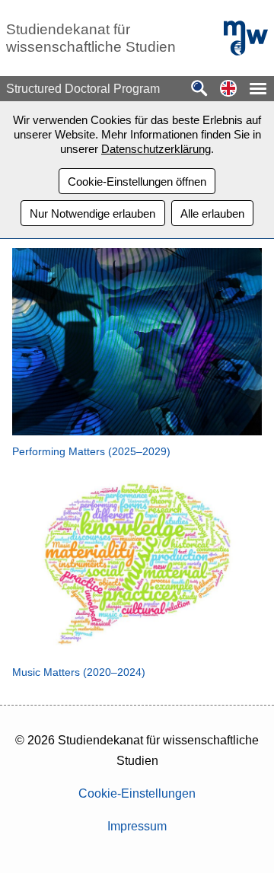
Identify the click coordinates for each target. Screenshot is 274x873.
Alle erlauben (212, 213)
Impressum (137, 826)
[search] (199, 89)
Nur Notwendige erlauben (92, 213)
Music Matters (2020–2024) (78, 672)
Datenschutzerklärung (156, 148)
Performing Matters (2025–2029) (91, 451)
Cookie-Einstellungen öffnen (137, 181)
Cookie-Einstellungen (137, 793)
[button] (228, 89)
